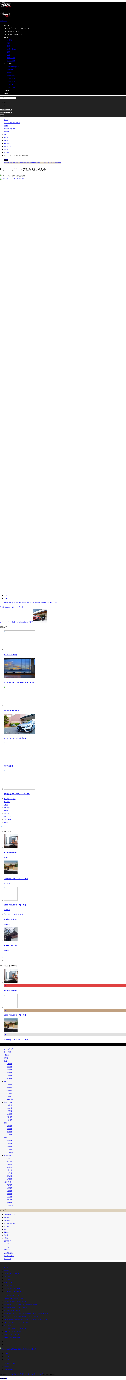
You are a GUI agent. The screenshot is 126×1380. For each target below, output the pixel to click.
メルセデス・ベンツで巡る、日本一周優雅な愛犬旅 (21, 1304)
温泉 (22, 162)
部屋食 (9, 72)
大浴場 (26, 162)
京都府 (9, 1143)
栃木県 (9, 1087)
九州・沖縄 (11, 61)
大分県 (9, 1200)
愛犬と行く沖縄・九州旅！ (12, 1310)
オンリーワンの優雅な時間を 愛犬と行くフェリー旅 (21, 1316)
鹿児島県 (10, 1205)
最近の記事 (7, 831)
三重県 (9, 1135)
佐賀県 (9, 1191)
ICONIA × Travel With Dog (12, 1334)
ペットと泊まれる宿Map (12, 1288)
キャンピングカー (9, 1049)
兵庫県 (9, 1149)
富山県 (9, 1105)
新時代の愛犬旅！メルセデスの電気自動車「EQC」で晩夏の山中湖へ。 (27, 1313)
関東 (8, 46)
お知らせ (7, 1055)
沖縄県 (9, 1188)
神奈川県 (10, 1099)
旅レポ (6, 822)
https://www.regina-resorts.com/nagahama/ (30, 432)
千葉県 (9, 1093)
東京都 (9, 1096)
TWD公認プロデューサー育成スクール (16, 28)
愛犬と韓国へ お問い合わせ (17, 1328)
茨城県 (9, 1084)
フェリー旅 (11, 87)
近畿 (8, 55)
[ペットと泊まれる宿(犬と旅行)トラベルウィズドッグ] (6, 6)
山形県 (9, 1078)
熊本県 (9, 1202)
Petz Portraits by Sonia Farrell (12, 1291)
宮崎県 (9, 1185)
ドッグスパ (11, 81)
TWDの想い (8, 1276)
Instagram (6, 1359)
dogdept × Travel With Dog (12, 1337)
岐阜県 (9, 1132)
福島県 (9, 1067)
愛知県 (9, 1129)
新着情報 (7, 1270)
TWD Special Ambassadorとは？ (14, 34)
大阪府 (9, 1140)
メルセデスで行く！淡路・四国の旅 (15, 1307)
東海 (8, 52)
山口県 (9, 1161)
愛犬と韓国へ (8, 1325)
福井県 (9, 1120)
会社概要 (7, 1366)
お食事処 (7, 1217)
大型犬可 (10, 84)
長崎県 (9, 1197)
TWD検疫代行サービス (11, 1296)
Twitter (6, 1353)
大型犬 (6, 602)
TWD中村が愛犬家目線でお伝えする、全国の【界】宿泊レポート (25, 1319)
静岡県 (9, 1126)
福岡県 (9, 1194)
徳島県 (9, 1173)
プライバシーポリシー (11, 1363)
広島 (8, 1158)
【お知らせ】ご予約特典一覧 (13, 1298)
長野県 (9, 1111)
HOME (6, 1267)
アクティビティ (9, 1256)
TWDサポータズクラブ (11, 1273)
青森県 (9, 1070)
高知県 (9, 1176)
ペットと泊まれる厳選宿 (12, 123)
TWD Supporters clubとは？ (12, 31)
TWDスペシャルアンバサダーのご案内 (16, 1322)
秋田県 (9, 1072)
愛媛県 (9, 1179)
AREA (6, 37)
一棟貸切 (7, 1220)
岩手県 (9, 1064)
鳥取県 (9, 1164)
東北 (8, 43)
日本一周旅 (7, 1052)
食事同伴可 (11, 75)
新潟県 (9, 1108)
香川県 (9, 1170)
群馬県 (9, 1090)
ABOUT (6, 25)
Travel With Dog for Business (12, 1331)
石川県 (9, 1117)
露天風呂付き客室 (13, 66)
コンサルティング (9, 1279)
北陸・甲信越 (11, 49)
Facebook (6, 1356)
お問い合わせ (8, 1282)
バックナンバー (9, 1285)
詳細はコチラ (21, 437)
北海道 (9, 40)
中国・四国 (11, 58)
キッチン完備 (8, 1253)
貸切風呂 (7, 1232)
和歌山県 (10, 1152)
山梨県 (9, 1114)
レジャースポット (9, 1214)
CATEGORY (8, 64)
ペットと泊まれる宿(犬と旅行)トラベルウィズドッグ (25, 1374)
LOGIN (6, 93)
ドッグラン (11, 78)
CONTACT (7, 90)
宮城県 (9, 1075)
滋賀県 (6, 160)
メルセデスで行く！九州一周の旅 (15, 1301)
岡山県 (9, 1167)
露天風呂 (10, 69)
